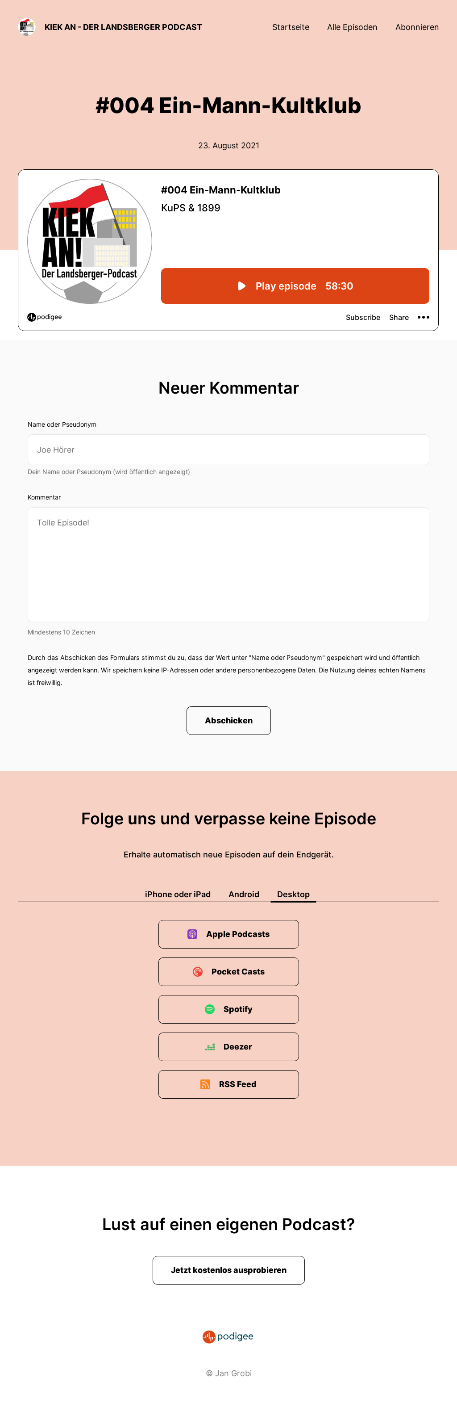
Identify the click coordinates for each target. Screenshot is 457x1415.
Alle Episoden (352, 27)
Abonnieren (417, 27)
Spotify (238, 1009)
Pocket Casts (238, 971)
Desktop (293, 894)
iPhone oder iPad (178, 894)
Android (243, 894)
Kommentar (44, 497)
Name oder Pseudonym (62, 424)
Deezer (238, 1046)
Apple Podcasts (238, 934)
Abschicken (229, 720)
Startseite (290, 27)
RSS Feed (238, 1084)
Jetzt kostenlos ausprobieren (229, 1270)
